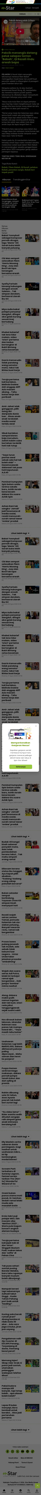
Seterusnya (21, 767)
